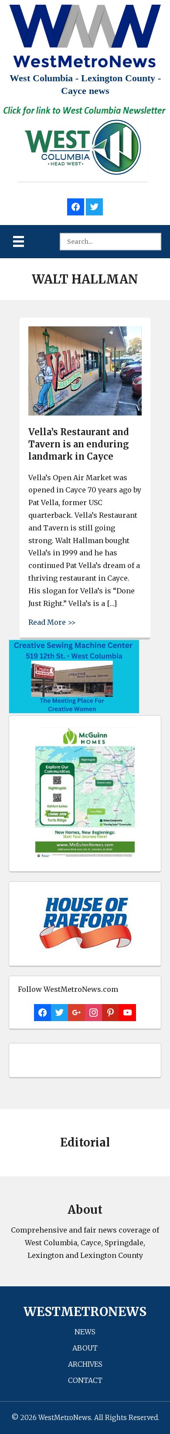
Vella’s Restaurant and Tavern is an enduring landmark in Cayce (78, 444)
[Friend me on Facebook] (75, 205)
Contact (85, 1380)
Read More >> (52, 622)
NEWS (85, 1331)
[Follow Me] (94, 205)
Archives (85, 1364)
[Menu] (18, 241)
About (85, 1348)
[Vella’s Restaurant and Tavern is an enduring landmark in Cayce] (85, 413)
